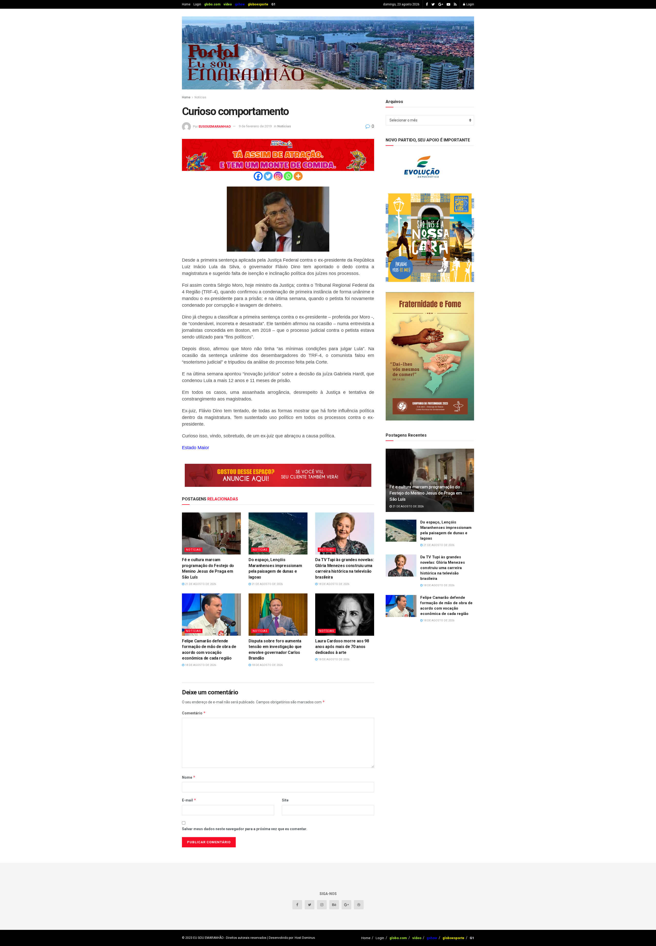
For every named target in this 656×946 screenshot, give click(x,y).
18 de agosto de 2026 (333, 584)
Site (285, 800)
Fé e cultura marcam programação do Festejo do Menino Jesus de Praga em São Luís (425, 493)
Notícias (200, 97)
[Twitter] (268, 176)
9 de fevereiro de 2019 (255, 126)
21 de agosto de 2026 (200, 584)
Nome (189, 777)
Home (186, 4)
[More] (298, 176)
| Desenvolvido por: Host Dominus (290, 938)
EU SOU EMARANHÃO (208, 938)
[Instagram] (278, 176)
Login (197, 4)
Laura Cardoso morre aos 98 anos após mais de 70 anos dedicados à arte (342, 647)
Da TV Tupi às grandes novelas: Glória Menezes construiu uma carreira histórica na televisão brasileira (442, 568)
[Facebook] (258, 176)
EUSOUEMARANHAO (215, 126)
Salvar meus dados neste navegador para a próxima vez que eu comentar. (244, 829)
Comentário (194, 713)
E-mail (189, 800)
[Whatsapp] (288, 176)
